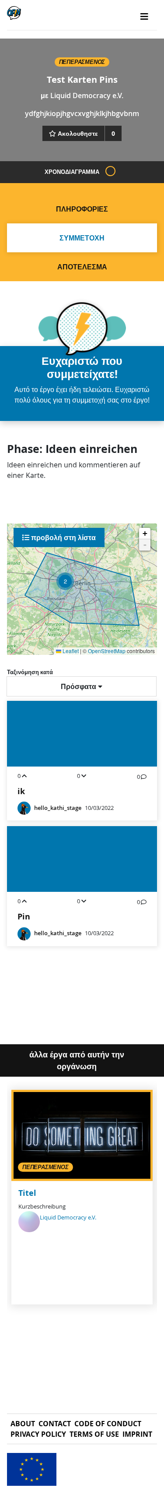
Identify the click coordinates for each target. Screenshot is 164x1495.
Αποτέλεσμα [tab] (82, 267)
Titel (27, 1193)
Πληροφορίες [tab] (82, 209)
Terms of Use (94, 1434)
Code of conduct (107, 1423)
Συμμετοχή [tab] (82, 238)
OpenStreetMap (107, 650)
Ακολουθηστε (78, 133)
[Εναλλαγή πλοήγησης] (144, 17)
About (22, 1423)
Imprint (137, 1434)
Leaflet (70, 650)
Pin (23, 916)
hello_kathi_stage (57, 808)
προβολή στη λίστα (62, 537)
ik (21, 791)
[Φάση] (110, 171)
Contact (54, 1423)
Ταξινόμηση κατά (30, 672)
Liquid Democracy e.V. (86, 95)
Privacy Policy (38, 1434)
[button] (65, 581)
